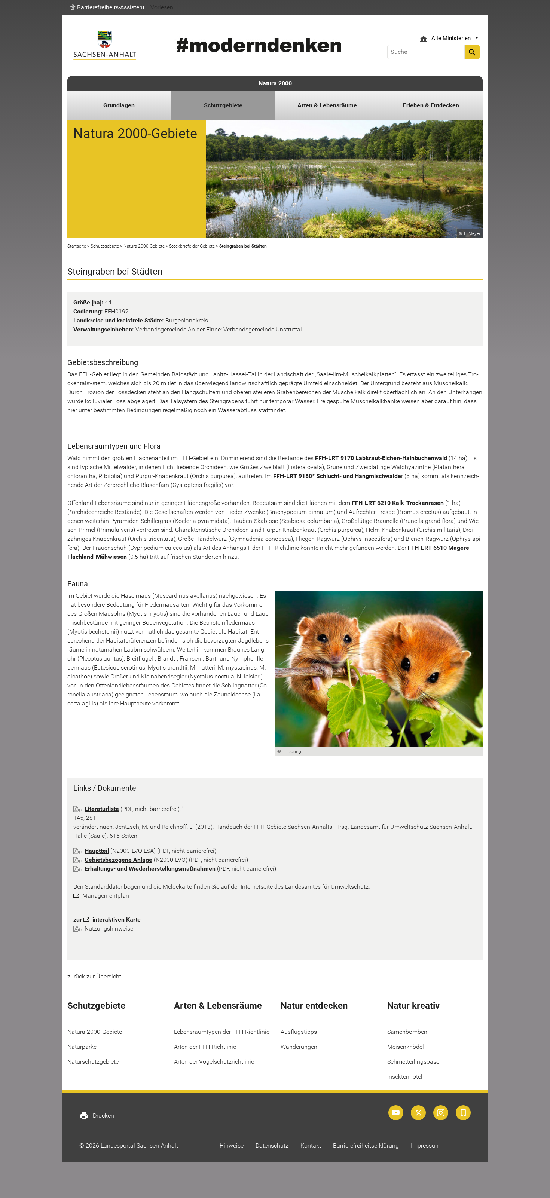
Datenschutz (272, 1145)
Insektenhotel (404, 1076)
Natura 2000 (275, 83)
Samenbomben (407, 1031)
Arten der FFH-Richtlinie (205, 1046)
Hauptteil (97, 850)
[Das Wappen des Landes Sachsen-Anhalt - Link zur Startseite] (104, 45)
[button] (107, 7)
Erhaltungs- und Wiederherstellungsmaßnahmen (150, 868)
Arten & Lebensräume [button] (327, 105)
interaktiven (109, 919)
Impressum (425, 1145)
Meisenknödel (405, 1046)
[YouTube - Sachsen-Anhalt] (395, 1112)
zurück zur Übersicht (94, 976)
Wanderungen (299, 1046)
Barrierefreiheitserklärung (366, 1145)
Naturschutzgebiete (93, 1061)
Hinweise (232, 1145)
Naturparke (82, 1046)
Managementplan (105, 895)
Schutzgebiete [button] (223, 105)
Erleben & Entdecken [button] (431, 105)
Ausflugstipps (299, 1031)
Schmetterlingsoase (413, 1061)
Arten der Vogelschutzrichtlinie (214, 1061)
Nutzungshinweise (109, 928)
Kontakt (310, 1145)
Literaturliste (102, 808)
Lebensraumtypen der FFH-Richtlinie (221, 1031)
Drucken (96, 1115)
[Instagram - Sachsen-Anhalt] (440, 1112)
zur (78, 919)
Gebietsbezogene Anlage (118, 859)
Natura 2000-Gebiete (94, 1031)
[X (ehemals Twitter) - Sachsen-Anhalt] (418, 1112)
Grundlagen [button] (119, 105)
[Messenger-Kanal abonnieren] (463, 1112)
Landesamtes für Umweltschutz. (327, 886)
